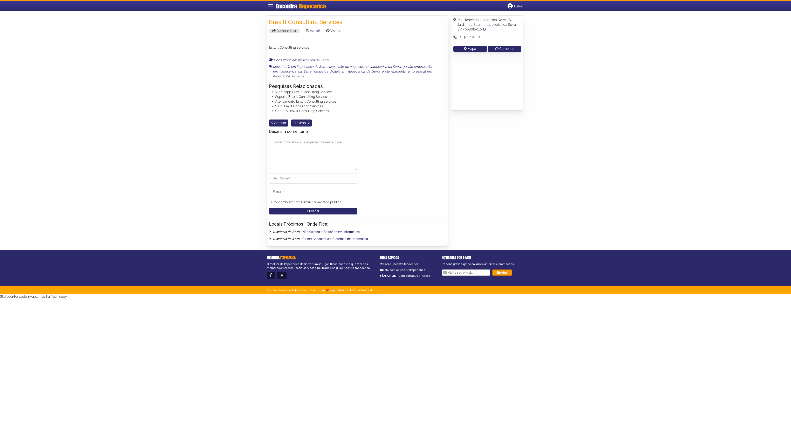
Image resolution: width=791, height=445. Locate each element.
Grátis (426, 275)
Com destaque (408, 275)
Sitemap (301, 290)
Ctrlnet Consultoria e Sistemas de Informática (335, 239)
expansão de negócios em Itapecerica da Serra (365, 67)
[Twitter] (282, 275)
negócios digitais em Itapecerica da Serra (347, 71)
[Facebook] (271, 275)
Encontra (301, 6)
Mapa (471, 49)
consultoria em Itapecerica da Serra (300, 67)
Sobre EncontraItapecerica (401, 264)
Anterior (280, 123)
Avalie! (315, 31)
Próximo (300, 123)
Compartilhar (286, 31)
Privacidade (287, 290)
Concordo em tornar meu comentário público (307, 202)
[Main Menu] (271, 6)
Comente (506, 49)
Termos (272, 290)
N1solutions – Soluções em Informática (331, 232)
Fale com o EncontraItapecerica (404, 270)
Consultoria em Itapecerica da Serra (301, 60)
